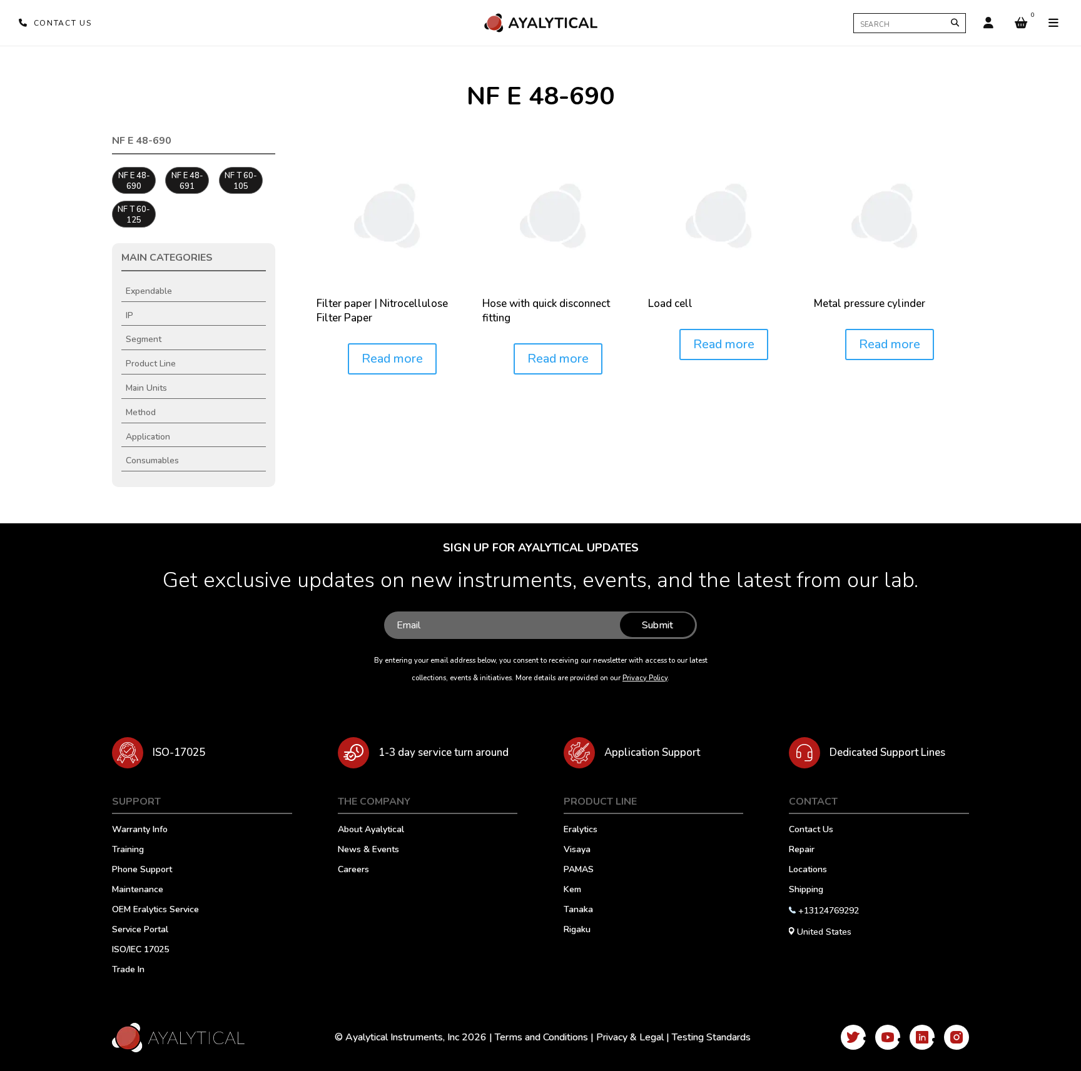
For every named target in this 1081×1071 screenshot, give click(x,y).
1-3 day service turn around (443, 752)
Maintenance (137, 890)
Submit (657, 625)
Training (128, 850)
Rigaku (577, 930)
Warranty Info (140, 830)
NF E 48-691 (187, 181)
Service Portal (140, 930)
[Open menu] (1053, 23)
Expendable (149, 291)
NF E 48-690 (134, 181)
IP (129, 315)
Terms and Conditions (541, 1037)
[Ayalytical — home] (540, 23)
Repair (802, 850)
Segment (143, 339)
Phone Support (142, 870)
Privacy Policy (644, 678)
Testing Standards (711, 1037)
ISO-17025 (179, 752)
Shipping (806, 890)
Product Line (151, 364)
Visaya (577, 850)
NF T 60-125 (134, 215)
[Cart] (1021, 23)
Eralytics (580, 830)
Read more (392, 358)
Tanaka (578, 910)
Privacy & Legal (630, 1037)
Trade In (128, 970)
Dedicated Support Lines (887, 752)
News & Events (368, 850)
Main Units (146, 388)
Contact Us (811, 830)
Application (148, 437)
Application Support (652, 752)
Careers (353, 870)
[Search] (955, 23)
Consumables (152, 460)
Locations (808, 870)
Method (141, 412)
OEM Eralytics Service (155, 910)
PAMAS (579, 870)
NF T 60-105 (241, 181)
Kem (572, 890)
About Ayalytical (371, 830)
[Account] (988, 23)
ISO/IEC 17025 (140, 950)
